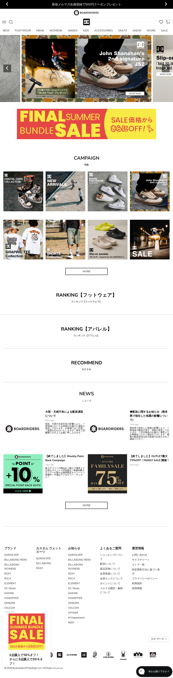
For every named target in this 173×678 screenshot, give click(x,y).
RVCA (7, 578)
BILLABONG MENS (15, 559)
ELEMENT (10, 583)
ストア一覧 (138, 564)
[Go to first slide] (166, 4)
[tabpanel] (99, 68)
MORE (87, 271)
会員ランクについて (111, 578)
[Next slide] (166, 68)
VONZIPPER (11, 598)
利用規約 (137, 583)
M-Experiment (76, 617)
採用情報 (137, 588)
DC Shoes (10, 588)
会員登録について (110, 573)
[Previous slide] (7, 4)
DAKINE (9, 593)
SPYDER (73, 612)
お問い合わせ (139, 555)
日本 (157, 639)
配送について (107, 564)
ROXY (7, 573)
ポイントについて (110, 583)
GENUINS (9, 603)
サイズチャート (141, 559)
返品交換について (110, 568)
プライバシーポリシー (144, 578)
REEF (71, 622)
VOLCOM (9, 608)
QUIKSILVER (11, 555)
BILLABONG (43, 563)
